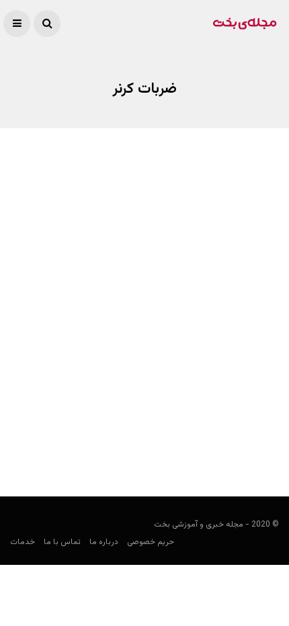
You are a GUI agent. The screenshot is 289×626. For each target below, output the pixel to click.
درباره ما (103, 542)
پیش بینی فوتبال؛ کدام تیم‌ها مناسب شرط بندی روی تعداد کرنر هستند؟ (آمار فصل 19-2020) (151, 413)
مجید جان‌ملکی (251, 447)
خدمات (22, 542)
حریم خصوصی (150, 542)
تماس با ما (62, 542)
